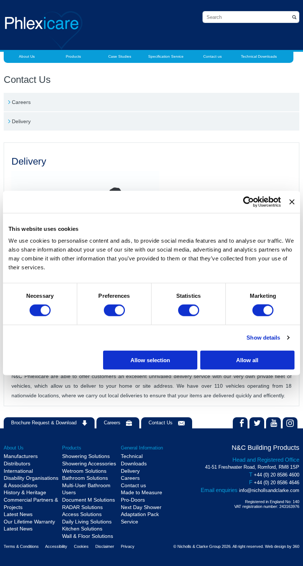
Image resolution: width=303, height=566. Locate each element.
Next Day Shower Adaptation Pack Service (141, 514)
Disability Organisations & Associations (31, 481)
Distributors (17, 463)
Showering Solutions (86, 456)
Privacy (128, 546)
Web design (275, 546)
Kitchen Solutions (82, 529)
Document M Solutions (88, 500)
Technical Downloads (259, 56)
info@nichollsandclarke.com (269, 490)
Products (73, 56)
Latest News (18, 514)
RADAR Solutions (82, 507)
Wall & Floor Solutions (87, 536)
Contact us (212, 56)
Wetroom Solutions (84, 471)
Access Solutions (82, 514)
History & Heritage (25, 492)
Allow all (247, 360)
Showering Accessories (89, 463)
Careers (21, 102)
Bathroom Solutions (85, 478)
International (18, 471)
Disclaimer (104, 546)
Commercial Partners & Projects (31, 503)
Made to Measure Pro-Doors (141, 496)
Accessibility (56, 546)
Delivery (21, 121)
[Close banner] (292, 202)
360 (296, 546)
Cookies (81, 546)
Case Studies (119, 56)
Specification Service (166, 56)
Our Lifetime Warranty (29, 522)
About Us (27, 56)
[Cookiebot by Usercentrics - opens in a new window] (248, 202)
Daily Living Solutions (87, 522)
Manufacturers (21, 456)
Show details (263, 337)
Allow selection (150, 360)
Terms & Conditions (21, 546)
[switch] (114, 310)
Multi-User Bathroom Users (86, 489)
